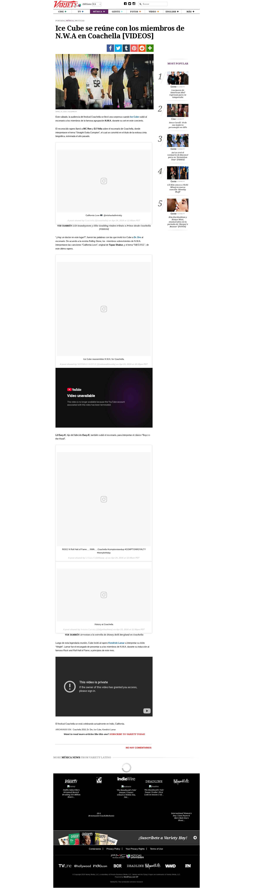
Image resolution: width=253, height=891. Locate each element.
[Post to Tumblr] (126, 48)
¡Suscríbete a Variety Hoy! (163, 838)
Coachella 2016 (79, 730)
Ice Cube (134, 117)
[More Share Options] (150, 48)
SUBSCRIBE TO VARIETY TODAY (127, 734)
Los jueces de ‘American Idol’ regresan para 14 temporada (177, 93)
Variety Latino (67, 4)
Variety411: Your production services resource (126, 882)
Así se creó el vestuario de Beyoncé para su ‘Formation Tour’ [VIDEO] (177, 156)
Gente (173, 86)
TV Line (65, 864)
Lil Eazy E (90, 558)
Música (69, 21)
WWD (169, 864)
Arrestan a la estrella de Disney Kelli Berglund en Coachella (111, 635)
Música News (71, 757)
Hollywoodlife (153, 864)
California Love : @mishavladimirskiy (104, 215)
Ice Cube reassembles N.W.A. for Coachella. (103, 359)
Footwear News (187, 864)
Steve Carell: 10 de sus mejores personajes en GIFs (178, 125)
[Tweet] (118, 48)
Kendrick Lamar (116, 643)
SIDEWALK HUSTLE (86, 364)
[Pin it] (134, 48)
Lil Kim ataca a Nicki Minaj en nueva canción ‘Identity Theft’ (177, 188)
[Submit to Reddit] (142, 48)
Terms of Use (156, 849)
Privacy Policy (113, 849)
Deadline (135, 864)
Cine (173, 119)
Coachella (89, 220)
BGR (116, 864)
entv (82, 864)
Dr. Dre (137, 237)
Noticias (79, 21)
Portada (60, 21)
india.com (100, 864)
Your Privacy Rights (135, 849)
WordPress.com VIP (131, 877)
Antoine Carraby (88, 629)
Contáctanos (95, 849)
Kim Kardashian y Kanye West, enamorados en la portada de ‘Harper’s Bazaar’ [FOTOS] (177, 222)
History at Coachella (104, 624)
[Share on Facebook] (110, 48)
